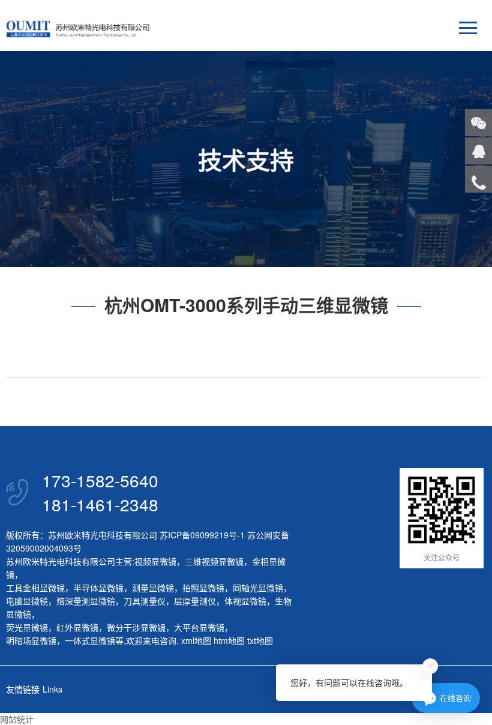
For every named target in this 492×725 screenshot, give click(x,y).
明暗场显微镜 (31, 640)
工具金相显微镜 (35, 588)
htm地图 (229, 640)
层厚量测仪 (195, 601)
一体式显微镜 (90, 640)
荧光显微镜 (27, 627)
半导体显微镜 (98, 588)
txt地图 (260, 640)
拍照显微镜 (203, 588)
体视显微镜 (245, 601)
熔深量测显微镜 (85, 601)
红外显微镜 (77, 627)
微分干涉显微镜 (136, 627)
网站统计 (17, 719)
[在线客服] (478, 150)
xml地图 (196, 640)
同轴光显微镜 (258, 588)
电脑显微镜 (27, 601)
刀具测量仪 (145, 601)
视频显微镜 (155, 561)
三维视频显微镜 (214, 561)
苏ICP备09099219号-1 (202, 535)
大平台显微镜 (199, 627)
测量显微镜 (153, 588)
